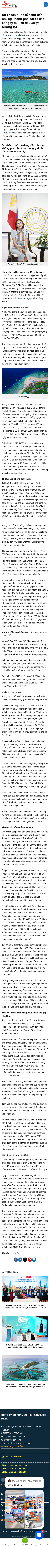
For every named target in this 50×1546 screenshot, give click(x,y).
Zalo (15, 1544)
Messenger (34, 1544)
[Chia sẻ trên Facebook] (16, 1260)
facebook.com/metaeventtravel (17, 1443)
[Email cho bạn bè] (25, 1260)
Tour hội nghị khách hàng (30, 298)
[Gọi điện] (25, 1540)
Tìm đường (5, 1544)
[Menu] (46, 4)
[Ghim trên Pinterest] (30, 1260)
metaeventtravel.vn (12, 1440)
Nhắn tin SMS (44, 1544)
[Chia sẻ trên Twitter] (20, 1260)
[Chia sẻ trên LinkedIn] (34, 1260)
